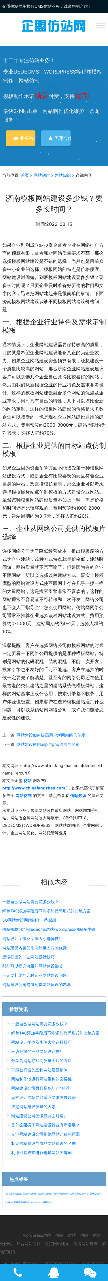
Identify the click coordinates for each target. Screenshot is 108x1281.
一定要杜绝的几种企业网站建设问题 (34, 975)
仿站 (7, 1202)
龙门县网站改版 (13, 1193)
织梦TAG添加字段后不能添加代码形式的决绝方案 (46, 910)
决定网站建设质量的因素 (33, 1106)
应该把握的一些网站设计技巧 (28, 956)
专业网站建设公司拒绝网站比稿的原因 (45, 1134)
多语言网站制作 (78, 1193)
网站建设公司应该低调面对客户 (39, 1115)
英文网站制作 (30, 1193)
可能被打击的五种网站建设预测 (39, 1069)
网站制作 (42, 175)
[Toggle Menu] (100, 25)
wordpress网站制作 (41, 1202)
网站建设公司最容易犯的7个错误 (40, 1088)
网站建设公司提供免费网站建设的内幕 (36, 984)
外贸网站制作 (94, 1193)
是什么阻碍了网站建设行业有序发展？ (45, 1124)
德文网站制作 (45, 1193)
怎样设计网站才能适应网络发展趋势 (43, 1097)
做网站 (6, 1243)
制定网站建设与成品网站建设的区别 (43, 1143)
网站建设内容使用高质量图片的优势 (34, 947)
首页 (25, 175)
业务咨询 (26, 138)
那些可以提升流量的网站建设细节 (32, 966)
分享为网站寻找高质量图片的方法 (41, 1060)
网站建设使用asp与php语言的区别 (48, 744)
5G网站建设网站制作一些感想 (29, 920)
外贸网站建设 (57, 1243)
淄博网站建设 (85, 1243)
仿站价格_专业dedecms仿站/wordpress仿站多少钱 (48, 929)
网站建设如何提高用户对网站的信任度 (51, 735)
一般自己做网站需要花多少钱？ (30, 901)
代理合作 (61, 138)
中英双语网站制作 (20, 1202)
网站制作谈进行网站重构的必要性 (41, 1078)
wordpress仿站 (37, 1235)
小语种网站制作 (61, 1193)
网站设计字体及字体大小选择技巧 (32, 938)
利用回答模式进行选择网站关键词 (41, 1152)
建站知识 (63, 175)
